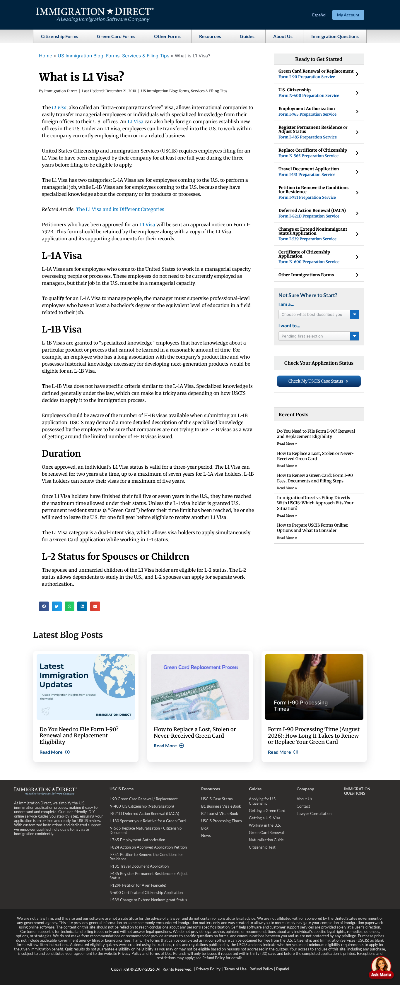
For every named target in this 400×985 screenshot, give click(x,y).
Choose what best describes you (312, 314)
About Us (283, 36)
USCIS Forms (122, 788)
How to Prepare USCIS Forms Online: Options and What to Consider (312, 528)
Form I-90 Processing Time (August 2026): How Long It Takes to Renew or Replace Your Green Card (314, 735)
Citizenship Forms (59, 36)
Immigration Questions (335, 36)
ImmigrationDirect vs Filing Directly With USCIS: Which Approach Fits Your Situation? (315, 503)
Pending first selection (302, 336)
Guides (247, 36)
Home (45, 56)
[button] (44, 606)
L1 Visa (135, 121)
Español (319, 14)
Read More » (287, 443)
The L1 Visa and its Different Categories (120, 209)
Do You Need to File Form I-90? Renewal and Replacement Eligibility (316, 434)
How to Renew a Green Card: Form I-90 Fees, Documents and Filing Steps (315, 478)
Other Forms (167, 36)
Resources (210, 36)
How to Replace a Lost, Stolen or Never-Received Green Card (315, 456)
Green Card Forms (116, 36)
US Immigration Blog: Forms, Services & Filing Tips (113, 56)
